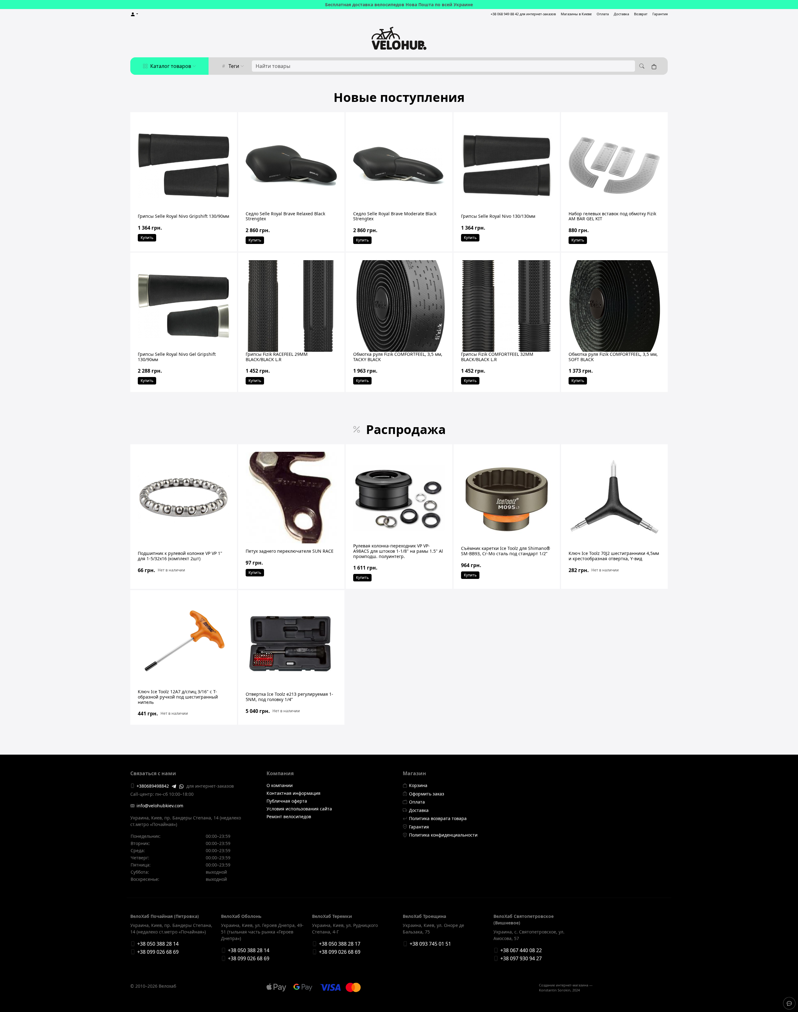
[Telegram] (173, 786)
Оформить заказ (426, 794)
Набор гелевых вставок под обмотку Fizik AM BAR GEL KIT (612, 216)
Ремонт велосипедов (289, 816)
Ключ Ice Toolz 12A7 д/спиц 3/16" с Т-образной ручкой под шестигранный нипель (178, 697)
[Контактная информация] (789, 1003)
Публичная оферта (287, 801)
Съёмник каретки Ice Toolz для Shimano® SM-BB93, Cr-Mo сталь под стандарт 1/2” (505, 550)
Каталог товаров (170, 66)
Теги (233, 66)
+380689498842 (153, 786)
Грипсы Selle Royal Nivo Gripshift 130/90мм (183, 216)
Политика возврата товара (438, 818)
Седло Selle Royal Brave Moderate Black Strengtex (394, 216)
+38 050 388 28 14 (158, 943)
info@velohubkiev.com (160, 806)
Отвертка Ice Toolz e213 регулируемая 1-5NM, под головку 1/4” (289, 696)
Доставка (621, 14)
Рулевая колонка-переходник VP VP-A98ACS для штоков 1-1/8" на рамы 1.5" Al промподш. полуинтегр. (398, 551)
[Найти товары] (641, 66)
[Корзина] (655, 66)
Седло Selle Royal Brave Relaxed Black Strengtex (285, 216)
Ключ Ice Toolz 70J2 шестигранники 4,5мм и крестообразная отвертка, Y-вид (614, 555)
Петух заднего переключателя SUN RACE (290, 551)
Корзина (418, 785)
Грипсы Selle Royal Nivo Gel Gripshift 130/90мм (177, 356)
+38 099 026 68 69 (158, 951)
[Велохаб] (399, 38)
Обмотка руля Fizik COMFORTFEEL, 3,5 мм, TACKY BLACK (397, 356)
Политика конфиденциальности (443, 835)
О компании (280, 785)
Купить (147, 237)
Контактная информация (293, 793)
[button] (134, 14)
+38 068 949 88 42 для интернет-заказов (523, 14)
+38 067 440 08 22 (521, 950)
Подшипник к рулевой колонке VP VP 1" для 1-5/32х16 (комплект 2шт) (180, 555)
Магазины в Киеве (576, 14)
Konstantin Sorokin (554, 990)
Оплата (603, 14)
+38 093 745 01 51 (430, 943)
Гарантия (660, 14)
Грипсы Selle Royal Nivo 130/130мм (498, 216)
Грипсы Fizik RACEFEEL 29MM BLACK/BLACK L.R (277, 356)
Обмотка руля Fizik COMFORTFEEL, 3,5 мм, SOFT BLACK (613, 356)
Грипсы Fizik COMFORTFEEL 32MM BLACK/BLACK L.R (497, 356)
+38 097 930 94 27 (521, 958)
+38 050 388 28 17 (339, 943)
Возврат (640, 14)
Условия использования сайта (299, 809)
